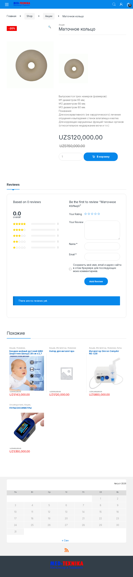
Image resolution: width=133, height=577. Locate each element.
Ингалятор (61, 348)
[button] (49, 27)
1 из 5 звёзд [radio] (85, 214)
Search (114, 4)
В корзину (103, 156)
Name (73, 243)
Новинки (20, 348)
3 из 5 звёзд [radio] (92, 214)
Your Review (76, 222)
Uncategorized (16, 404)
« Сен (65, 540)
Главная (11, 16)
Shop (30, 16)
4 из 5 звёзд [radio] (95, 214)
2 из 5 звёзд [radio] (89, 214)
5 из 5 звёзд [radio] (98, 214)
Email (73, 254)
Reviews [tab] (13, 184)
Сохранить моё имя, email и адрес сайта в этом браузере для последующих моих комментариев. (97, 268)
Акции (48, 16)
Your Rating (75, 214)
